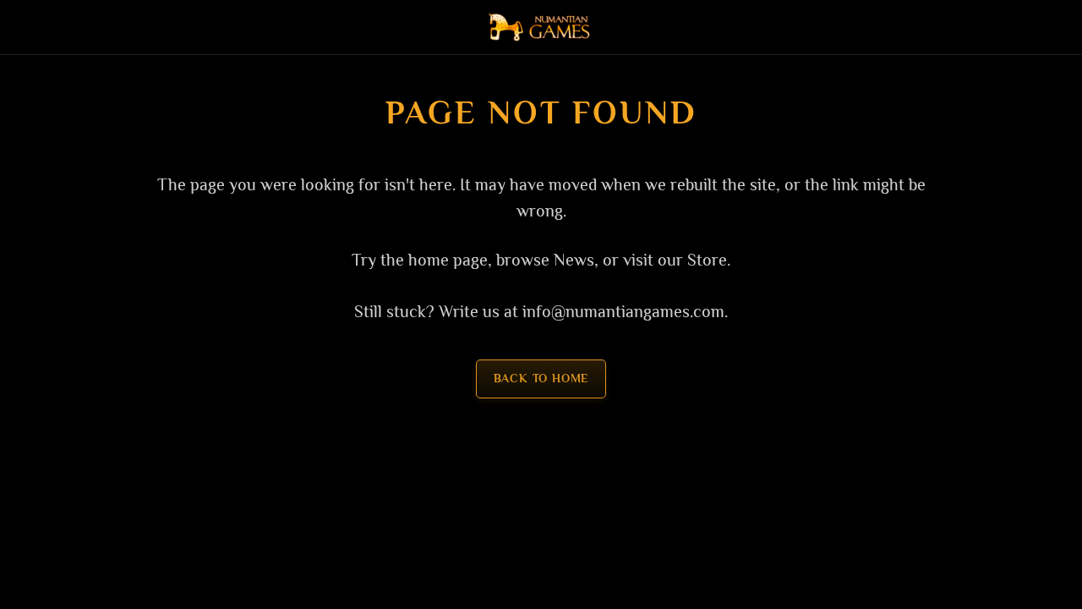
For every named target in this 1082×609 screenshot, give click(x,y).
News (574, 259)
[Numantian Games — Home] (541, 27)
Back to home (541, 378)
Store (707, 259)
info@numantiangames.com (623, 311)
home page (448, 259)
